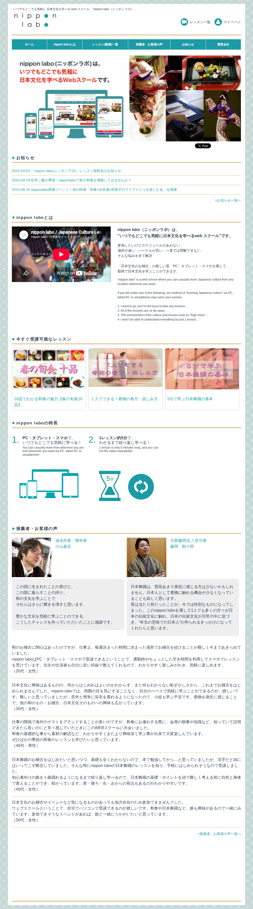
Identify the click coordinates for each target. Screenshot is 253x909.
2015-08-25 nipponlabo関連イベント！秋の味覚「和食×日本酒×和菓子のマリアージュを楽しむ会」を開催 (94, 189)
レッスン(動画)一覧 (105, 44)
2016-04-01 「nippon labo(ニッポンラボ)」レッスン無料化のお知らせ (66, 171)
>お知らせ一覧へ (228, 200)
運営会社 (223, 44)
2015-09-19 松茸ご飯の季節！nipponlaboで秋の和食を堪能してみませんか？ (71, 180)
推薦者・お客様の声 (149, 44)
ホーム (29, 44)
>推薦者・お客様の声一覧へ (219, 834)
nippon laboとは (65, 44)
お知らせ (188, 44)
